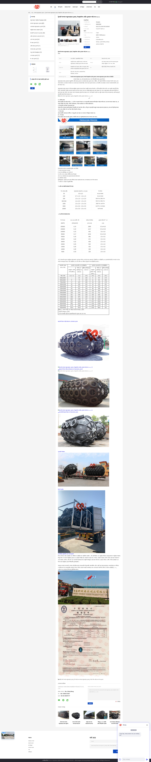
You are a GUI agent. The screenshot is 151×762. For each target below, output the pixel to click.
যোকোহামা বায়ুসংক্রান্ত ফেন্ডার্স (36, 26)
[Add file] (120, 759)
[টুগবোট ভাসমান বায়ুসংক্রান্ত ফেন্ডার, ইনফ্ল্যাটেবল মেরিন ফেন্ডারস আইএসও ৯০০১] (69, 29)
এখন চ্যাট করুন (111, 1)
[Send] (147, 759)
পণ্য (55, 7)
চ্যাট (85, 47)
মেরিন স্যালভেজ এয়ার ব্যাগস (36, 36)
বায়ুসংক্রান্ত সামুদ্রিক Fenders (37, 20)
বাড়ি (51, 7)
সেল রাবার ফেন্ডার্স (33, 55)
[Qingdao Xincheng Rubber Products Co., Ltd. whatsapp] (36, 84)
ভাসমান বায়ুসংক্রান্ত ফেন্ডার (39, 12)
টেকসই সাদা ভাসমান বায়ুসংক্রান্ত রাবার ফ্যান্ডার (63, 722)
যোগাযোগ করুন (89, 7)
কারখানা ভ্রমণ (75, 7)
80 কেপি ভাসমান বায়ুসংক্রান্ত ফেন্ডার (66, 679)
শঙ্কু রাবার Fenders (34, 52)
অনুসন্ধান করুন (99, 1)
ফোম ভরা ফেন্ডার (33, 39)
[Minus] (147, 725)
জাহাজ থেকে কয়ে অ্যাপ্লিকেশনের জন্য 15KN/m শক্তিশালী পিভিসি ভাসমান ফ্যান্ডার (89, 722)
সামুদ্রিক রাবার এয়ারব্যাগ (35, 29)
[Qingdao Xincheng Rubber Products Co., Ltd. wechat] (41, 84)
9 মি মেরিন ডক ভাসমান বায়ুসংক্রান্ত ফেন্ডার (81, 679)
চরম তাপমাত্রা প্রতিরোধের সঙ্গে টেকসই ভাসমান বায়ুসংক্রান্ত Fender (115, 722)
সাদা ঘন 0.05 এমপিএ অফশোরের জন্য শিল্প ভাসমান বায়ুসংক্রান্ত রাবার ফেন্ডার (76, 722)
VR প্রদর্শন (60, 7)
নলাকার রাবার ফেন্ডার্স (34, 49)
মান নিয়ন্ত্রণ (82, 7)
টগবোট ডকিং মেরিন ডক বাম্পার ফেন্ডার (96, 679)
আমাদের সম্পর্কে (67, 7)
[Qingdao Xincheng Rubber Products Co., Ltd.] (37, 7)
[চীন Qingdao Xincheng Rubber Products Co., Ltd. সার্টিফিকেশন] (34, 70)
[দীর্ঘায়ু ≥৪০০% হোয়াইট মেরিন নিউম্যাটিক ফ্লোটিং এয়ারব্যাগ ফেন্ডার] (102, 714)
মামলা (99, 7)
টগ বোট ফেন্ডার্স (33, 58)
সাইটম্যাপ (30, 751)
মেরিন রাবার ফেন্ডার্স (34, 46)
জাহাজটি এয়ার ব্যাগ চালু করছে (36, 33)
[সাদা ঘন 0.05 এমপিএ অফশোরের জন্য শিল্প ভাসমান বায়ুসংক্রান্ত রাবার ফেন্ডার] (76, 714)
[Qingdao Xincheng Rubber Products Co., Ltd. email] (32, 84)
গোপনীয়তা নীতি (45, 760)
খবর (95, 7)
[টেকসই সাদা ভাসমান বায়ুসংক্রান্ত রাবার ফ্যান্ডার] (63, 714)
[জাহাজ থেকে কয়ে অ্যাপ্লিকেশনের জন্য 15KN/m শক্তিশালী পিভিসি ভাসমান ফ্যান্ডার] (89, 714)
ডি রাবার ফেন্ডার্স (33, 42)
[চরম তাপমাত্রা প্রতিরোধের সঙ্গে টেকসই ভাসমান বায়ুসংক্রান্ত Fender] (114, 714)
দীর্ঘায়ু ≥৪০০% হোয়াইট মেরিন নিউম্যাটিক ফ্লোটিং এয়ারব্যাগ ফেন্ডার (101, 722)
